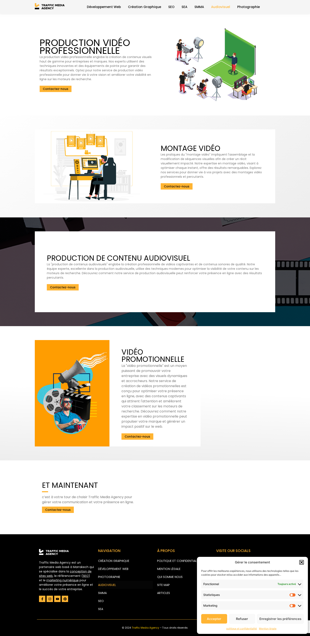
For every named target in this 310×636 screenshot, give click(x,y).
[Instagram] (50, 599)
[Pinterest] (65, 599)
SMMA (199, 7)
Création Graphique (144, 7)
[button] (301, 562)
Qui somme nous (170, 577)
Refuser (242, 619)
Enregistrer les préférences (280, 619)
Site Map (163, 585)
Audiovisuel (220, 7)
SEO (171, 7)
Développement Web (104, 7)
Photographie (248, 7)
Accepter (214, 619)
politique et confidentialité (241, 628)
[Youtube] (57, 599)
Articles (163, 593)
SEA (184, 7)
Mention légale (267, 628)
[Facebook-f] (42, 599)
